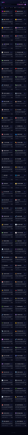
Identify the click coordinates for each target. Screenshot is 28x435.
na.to (3, 2)
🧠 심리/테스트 (7, 7)
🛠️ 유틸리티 (11, 7)
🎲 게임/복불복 (17, 7)
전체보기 (2, 7)
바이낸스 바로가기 (21, 4)
